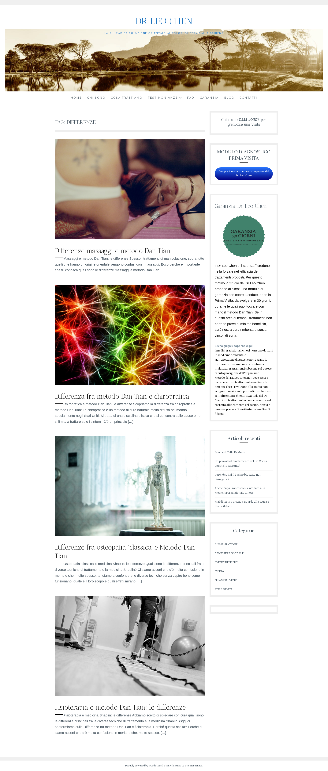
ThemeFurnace (193, 765)
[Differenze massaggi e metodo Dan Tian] (130, 238)
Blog (229, 97)
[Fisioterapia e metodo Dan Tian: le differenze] (130, 695)
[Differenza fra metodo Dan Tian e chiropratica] (130, 384)
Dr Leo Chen (164, 21)
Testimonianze (163, 97)
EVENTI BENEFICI (226, 562)
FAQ (190, 97)
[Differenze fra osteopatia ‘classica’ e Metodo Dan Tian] (130, 535)
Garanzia (209, 97)
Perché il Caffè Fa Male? (230, 452)
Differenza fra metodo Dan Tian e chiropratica (122, 396)
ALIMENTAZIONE (226, 544)
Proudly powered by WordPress (143, 765)
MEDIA (219, 571)
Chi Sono (96, 97)
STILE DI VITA (224, 589)
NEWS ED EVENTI (226, 580)
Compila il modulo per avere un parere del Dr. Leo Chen (244, 173)
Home (76, 97)
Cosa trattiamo (126, 97)
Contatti (248, 97)
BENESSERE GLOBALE (229, 553)
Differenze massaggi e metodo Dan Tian (112, 251)
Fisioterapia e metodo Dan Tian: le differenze (120, 707)
